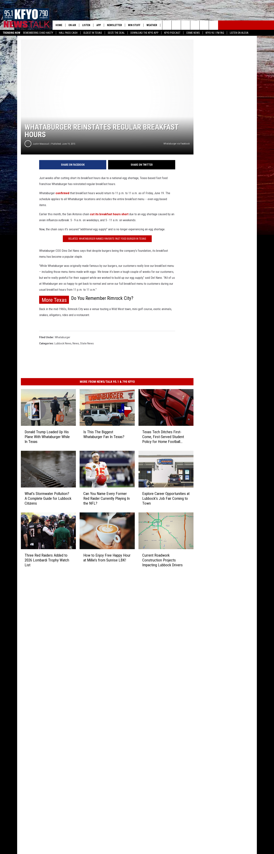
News (76, 343)
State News (87, 343)
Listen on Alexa (239, 32)
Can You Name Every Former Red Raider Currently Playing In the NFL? (106, 498)
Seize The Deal (116, 32)
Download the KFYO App (144, 32)
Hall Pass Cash (68, 32)
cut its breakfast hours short (109, 214)
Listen (86, 25)
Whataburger (62, 337)
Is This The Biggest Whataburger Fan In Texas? (103, 434)
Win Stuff (134, 25)
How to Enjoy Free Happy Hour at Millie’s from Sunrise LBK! (106, 557)
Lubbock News (62, 343)
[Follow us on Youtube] (204, 25)
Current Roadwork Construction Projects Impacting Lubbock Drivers (162, 560)
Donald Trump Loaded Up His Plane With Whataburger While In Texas (47, 437)
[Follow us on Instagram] (194, 25)
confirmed (62, 193)
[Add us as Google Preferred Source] (176, 25)
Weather (152, 25)
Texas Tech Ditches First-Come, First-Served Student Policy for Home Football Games (163, 437)
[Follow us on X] (213, 25)
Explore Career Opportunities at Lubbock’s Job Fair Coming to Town (166, 498)
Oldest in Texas (92, 32)
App (98, 25)
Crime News (193, 32)
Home (59, 25)
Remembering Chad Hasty (38, 32)
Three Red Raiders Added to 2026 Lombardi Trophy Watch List (47, 560)
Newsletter (114, 25)
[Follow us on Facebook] (185, 25)
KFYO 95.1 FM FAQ (215, 32)
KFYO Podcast (172, 32)
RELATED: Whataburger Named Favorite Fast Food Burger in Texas (107, 238)
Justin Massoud (41, 143)
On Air (72, 25)
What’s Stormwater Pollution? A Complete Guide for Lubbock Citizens (48, 498)
